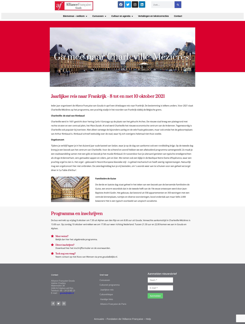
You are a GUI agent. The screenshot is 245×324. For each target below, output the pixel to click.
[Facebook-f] (53, 303)
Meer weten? (62, 236)
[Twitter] (128, 4)
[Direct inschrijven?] (52, 245)
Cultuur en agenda (120, 16)
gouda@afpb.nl (66, 293)
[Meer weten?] (52, 236)
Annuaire (99, 319)
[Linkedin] (142, 4)
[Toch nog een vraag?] (52, 253)
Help (148, 319)
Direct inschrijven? (65, 245)
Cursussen (98, 16)
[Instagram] (135, 4)
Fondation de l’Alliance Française (125, 319)
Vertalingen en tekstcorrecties (153, 16)
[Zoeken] (178, 4)
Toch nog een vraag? (66, 253)
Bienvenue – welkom (73, 16)
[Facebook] (121, 4)
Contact (178, 16)
